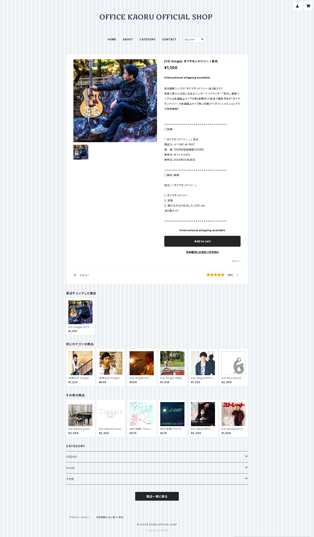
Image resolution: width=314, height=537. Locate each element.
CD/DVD (71, 456)
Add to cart (202, 241)
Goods (70, 467)
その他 (70, 478)
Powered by (153, 530)
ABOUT (128, 39)
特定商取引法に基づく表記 (110, 517)
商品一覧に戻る (157, 496)
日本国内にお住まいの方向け (202, 252)
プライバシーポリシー (79, 517)
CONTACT (169, 39)
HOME (112, 39)
